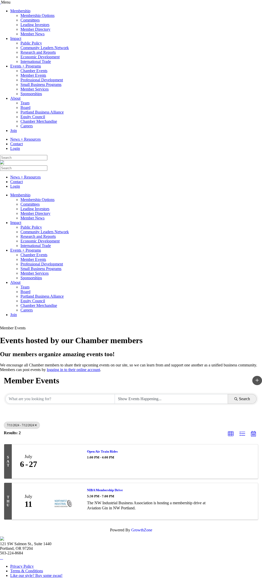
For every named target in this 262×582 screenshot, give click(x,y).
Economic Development (40, 57)
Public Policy (31, 43)
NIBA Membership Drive (105, 490)
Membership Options (37, 15)
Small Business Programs (40, 84)
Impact (15, 38)
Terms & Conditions (26, 571)
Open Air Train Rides (102, 451)
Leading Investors (34, 25)
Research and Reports (38, 52)
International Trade (35, 61)
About (15, 98)
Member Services (34, 89)
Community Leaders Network (44, 48)
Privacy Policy (22, 566)
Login (15, 148)
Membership (20, 11)
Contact (16, 144)
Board (25, 107)
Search (244, 399)
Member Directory (35, 29)
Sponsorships (31, 94)
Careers (26, 126)
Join (13, 130)
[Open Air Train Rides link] (63, 462)
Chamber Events (33, 71)
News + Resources (25, 139)
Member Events (33, 75)
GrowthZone (141, 530)
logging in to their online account (73, 369)
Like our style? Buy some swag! (36, 575)
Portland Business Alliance (42, 112)
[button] (257, 380)
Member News (32, 34)
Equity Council (32, 117)
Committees (30, 20)
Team (24, 103)
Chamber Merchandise (38, 121)
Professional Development (41, 80)
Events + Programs (25, 66)
